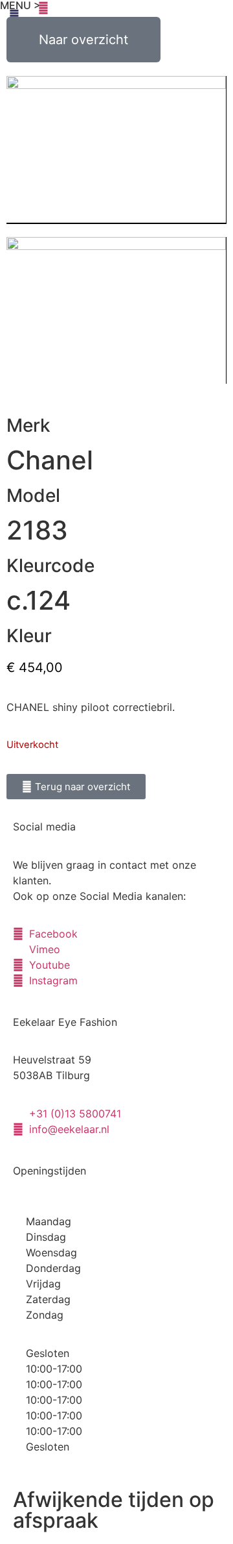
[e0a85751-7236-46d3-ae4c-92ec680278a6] (116, 310)
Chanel (49, 460)
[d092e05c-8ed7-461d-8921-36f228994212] (116, 150)
